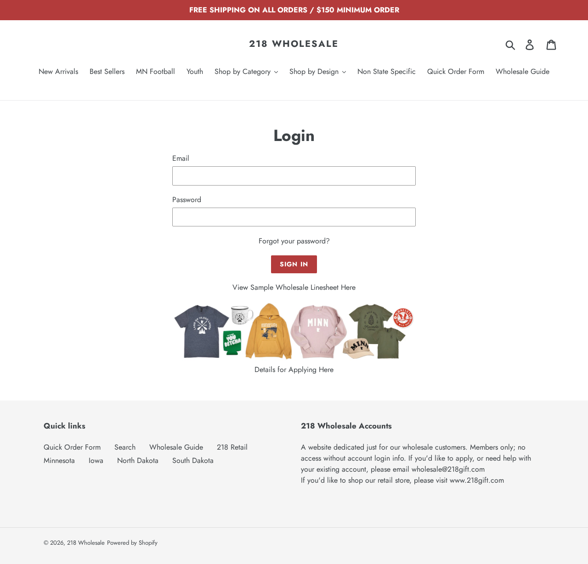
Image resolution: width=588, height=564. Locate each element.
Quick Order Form (72, 447)
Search (125, 447)
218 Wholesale (294, 44)
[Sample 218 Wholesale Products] (294, 358)
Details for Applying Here (294, 369)
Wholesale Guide (176, 447)
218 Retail (232, 447)
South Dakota (193, 460)
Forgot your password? (294, 241)
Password (186, 199)
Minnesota (59, 460)
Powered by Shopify (132, 542)
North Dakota (137, 460)
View (241, 287)
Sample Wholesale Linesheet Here (303, 287)
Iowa (96, 460)
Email (180, 158)
